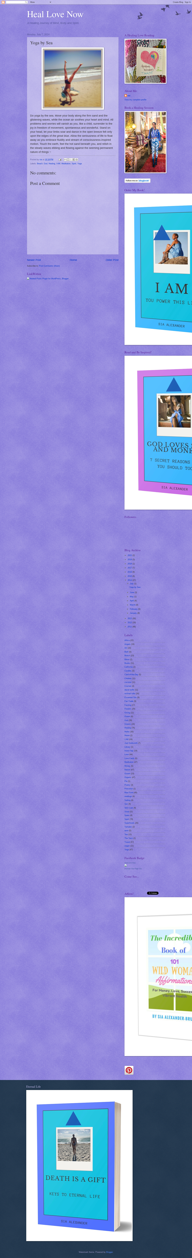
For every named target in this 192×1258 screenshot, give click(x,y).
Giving (127, 713)
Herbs (127, 732)
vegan (127, 846)
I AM (58, 163)
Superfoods (129, 823)
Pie (125, 781)
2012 (130, 622)
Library (127, 747)
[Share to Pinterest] (76, 159)
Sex (126, 804)
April (132, 601)
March (133, 605)
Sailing (127, 800)
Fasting (127, 705)
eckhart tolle (129, 693)
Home (73, 259)
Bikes (126, 659)
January (133, 613)
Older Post (112, 259)
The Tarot (128, 838)
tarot (126, 830)
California (128, 667)
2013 (130, 618)
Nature (127, 770)
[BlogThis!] (68, 159)
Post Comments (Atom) (49, 266)
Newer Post (34, 259)
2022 (130, 555)
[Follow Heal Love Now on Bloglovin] (137, 182)
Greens (127, 724)
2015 (130, 576)
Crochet (127, 686)
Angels (127, 644)
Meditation (66, 163)
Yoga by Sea (134, 587)
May (132, 596)
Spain (126, 815)
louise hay (128, 751)
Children (128, 678)
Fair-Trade (128, 701)
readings (128, 796)
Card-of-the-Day (131, 674)
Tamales (128, 827)
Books (127, 663)
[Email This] (65, 159)
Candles (128, 671)
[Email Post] (60, 159)
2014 (130, 580)
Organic (127, 777)
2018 (130, 564)
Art (125, 648)
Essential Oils (130, 697)
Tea (126, 834)
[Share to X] (70, 159)
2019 (130, 559)
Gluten (127, 716)
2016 (130, 572)
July (132, 583)
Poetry (127, 785)
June (132, 592)
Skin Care (128, 808)
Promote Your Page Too (133, 869)
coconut (127, 682)
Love (126, 754)
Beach (40, 163)
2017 (130, 568)
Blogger (109, 1252)
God (45, 163)
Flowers (127, 709)
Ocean (127, 773)
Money (127, 766)
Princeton (128, 789)
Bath (126, 652)
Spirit (74, 163)
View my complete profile (135, 100)
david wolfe (129, 690)
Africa (127, 640)
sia (129, 96)
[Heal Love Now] (125, 866)
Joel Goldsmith (131, 743)
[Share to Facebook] (73, 159)
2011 (130, 627)
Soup (126, 811)
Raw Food (128, 792)
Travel (127, 842)
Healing (52, 163)
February (134, 609)
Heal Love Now (55, 14)
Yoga (79, 163)
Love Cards (129, 758)
